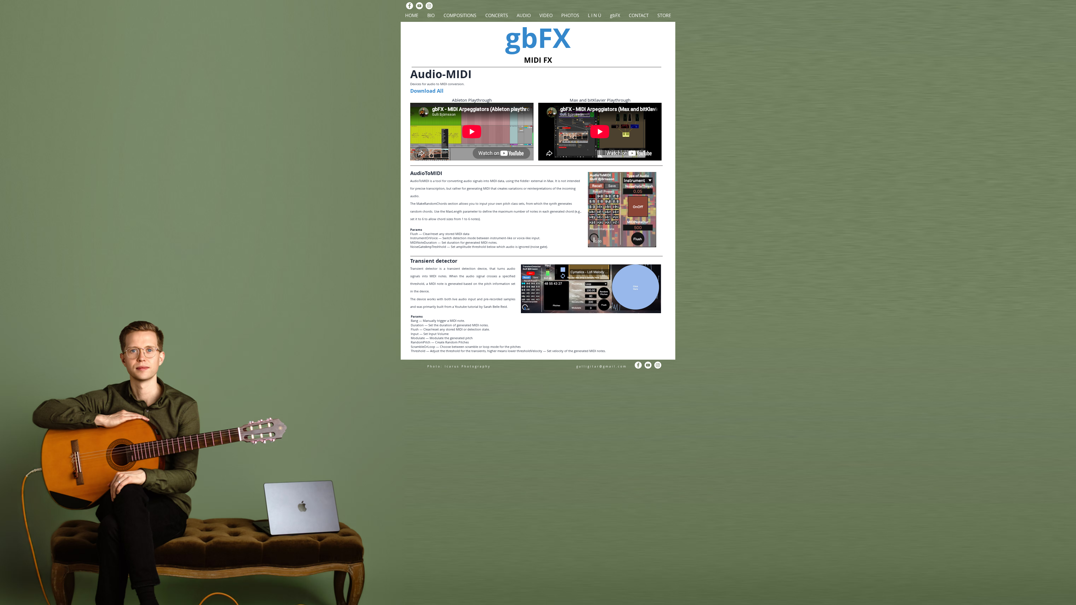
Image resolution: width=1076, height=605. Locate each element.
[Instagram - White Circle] (429, 5)
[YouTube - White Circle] (419, 5)
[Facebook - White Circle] (409, 5)
